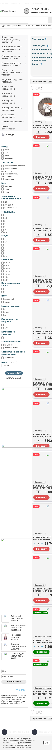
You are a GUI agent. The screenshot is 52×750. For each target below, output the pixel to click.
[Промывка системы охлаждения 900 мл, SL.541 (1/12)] (5, 637)
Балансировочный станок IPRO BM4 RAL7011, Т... (18, 628)
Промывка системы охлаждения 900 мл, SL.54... (17, 638)
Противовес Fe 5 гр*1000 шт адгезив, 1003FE (13, 698)
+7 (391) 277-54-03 (19, 732)
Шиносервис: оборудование (8, 87)
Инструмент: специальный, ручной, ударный (12, 72)
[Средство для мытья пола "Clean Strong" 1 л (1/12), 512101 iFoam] (5, 656)
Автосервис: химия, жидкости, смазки (11, 57)
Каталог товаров (16, 20)
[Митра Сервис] (11, 11)
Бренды (10, 134)
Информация (37, 20)
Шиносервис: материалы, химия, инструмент (11, 39)
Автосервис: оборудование (8, 101)
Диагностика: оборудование (8, 115)
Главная (4, 3)
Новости (15, 3)
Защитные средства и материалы (12, 80)
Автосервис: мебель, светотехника (12, 108)
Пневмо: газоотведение (8, 127)
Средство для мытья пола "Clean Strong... (18, 655)
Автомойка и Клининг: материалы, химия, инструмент (12, 48)
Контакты (37, 3)
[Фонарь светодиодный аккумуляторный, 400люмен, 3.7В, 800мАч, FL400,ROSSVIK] (5, 647)
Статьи (25, 3)
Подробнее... (27, 747)
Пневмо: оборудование (13, 121)
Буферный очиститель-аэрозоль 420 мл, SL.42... (17, 619)
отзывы (20, 690)
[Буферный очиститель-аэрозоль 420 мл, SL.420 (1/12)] (5, 618)
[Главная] (3, 26)
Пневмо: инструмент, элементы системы (11, 64)
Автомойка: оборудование (8, 94)
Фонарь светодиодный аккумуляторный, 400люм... (18, 647)
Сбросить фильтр (14, 377)
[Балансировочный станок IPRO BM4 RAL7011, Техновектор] (5, 628)
